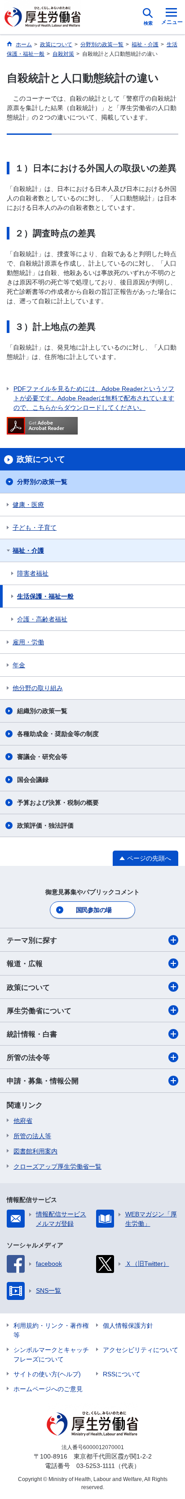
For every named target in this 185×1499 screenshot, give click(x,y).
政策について (28, 987)
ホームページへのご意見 (48, 1389)
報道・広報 (25, 963)
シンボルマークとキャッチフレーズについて (51, 1354)
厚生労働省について (39, 1011)
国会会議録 (32, 779)
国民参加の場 (94, 910)
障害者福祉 (32, 573)
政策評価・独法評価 (45, 825)
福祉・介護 (28, 550)
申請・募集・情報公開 (43, 1081)
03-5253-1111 (95, 1465)
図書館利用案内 (35, 1151)
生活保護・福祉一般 (45, 596)
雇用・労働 (28, 642)
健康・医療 (28, 504)
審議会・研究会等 (42, 756)
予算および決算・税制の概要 (58, 802)
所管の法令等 (28, 1057)
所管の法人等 (32, 1136)
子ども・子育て (35, 527)
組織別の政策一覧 (42, 710)
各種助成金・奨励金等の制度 (58, 733)
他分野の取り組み (38, 688)
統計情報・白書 (32, 1034)
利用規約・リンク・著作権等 (51, 1330)
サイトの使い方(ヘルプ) (47, 1374)
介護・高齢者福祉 (42, 619)
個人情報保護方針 (128, 1325)
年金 (19, 665)
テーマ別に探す (32, 940)
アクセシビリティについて (140, 1349)
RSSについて (122, 1374)
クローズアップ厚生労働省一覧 (57, 1166)
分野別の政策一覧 (42, 481)
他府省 (22, 1120)
